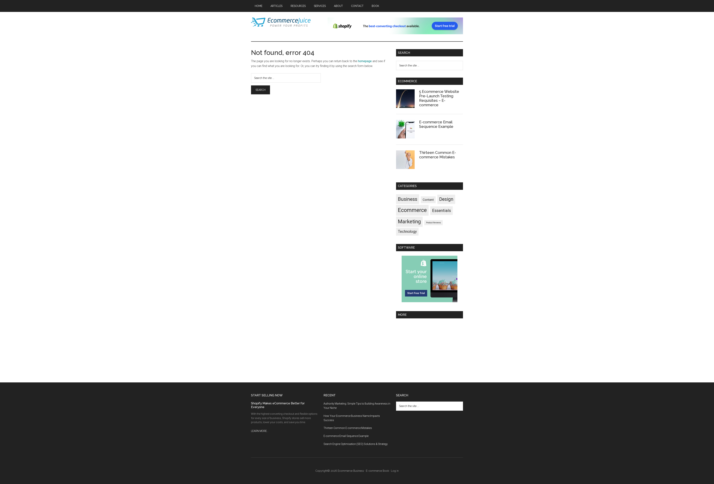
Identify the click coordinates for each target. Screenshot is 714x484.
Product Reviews (433, 222)
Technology (407, 231)
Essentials (441, 210)
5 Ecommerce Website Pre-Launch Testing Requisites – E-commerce (439, 98)
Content (428, 200)
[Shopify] (429, 301)
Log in (395, 470)
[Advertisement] (429, 349)
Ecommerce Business (351, 470)
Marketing (409, 222)
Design (446, 199)
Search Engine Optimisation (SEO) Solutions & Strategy (356, 444)
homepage (365, 61)
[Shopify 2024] (395, 33)
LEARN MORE (259, 430)
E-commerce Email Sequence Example (436, 124)
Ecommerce (412, 210)
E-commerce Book (377, 470)
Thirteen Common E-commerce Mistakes (437, 154)
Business (407, 199)
